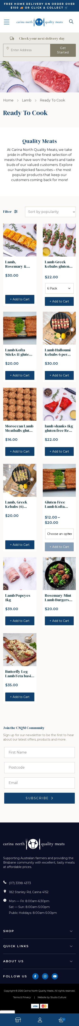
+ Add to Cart (19, 299)
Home (8, 100)
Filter (7, 212)
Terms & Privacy (22, 997)
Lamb (26, 100)
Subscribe (37, 798)
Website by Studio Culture (51, 997)
